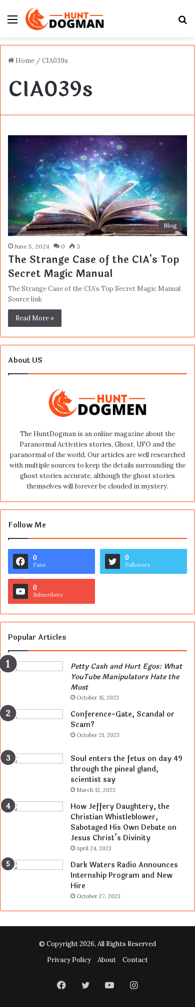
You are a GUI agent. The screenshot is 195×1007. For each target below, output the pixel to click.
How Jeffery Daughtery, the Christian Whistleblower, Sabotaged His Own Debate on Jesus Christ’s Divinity (123, 822)
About (107, 960)
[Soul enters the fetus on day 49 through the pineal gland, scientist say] (35, 772)
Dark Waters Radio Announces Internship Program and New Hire (124, 875)
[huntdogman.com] (65, 18)
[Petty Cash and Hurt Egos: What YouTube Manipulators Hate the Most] (35, 680)
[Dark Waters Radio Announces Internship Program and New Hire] (35, 878)
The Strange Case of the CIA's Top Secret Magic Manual (93, 266)
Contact (135, 960)
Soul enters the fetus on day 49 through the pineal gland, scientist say (126, 769)
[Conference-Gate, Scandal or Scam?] (35, 728)
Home (24, 60)
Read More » (35, 318)
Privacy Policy (69, 960)
